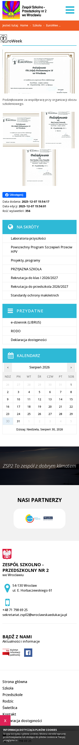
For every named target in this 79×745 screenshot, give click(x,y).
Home (24, 25)
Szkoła (36, 25)
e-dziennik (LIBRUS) (26, 322)
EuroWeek (12, 41)
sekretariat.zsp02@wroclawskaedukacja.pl (34, 615)
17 (18, 406)
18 (29, 406)
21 (60, 406)
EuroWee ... (52, 25)
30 (7, 421)
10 (18, 399)
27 (50, 414)
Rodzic (8, 701)
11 (29, 399)
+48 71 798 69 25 (15, 610)
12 (39, 399)
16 (7, 406)
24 (18, 414)
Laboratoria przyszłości (28, 238)
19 (39, 406)
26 (39, 414)
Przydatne (30, 311)
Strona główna (14, 681)
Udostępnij (16, 194)
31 (18, 421)
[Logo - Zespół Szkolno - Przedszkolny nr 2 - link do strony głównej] (24, 10)
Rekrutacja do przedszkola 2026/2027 (39, 286)
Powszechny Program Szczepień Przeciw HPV (41, 249)
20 (50, 406)
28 (60, 414)
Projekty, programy (25, 260)
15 (71, 399)
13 (50, 399)
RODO (16, 331)
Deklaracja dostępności (29, 340)
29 (71, 414)
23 (7, 414)
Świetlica (9, 707)
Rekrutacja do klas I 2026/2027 (34, 278)
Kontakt (9, 714)
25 (29, 414)
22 (71, 406)
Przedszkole (12, 694)
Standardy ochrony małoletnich (35, 295)
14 (60, 399)
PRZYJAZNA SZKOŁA (26, 269)
